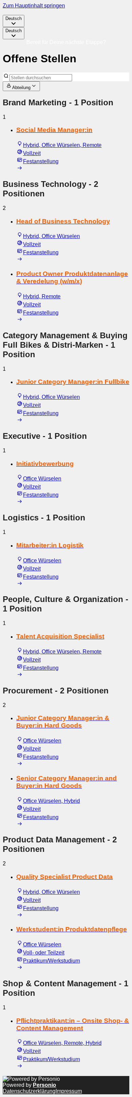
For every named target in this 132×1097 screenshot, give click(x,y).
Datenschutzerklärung (29, 1091)
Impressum (69, 1091)
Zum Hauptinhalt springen (34, 5)
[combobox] (13, 21)
